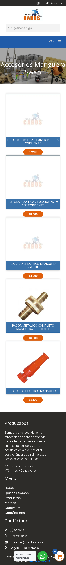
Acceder (56, 3)
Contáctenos (15, 513)
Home (9, 488)
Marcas (10, 503)
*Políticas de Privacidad (20, 466)
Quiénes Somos (17, 493)
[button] (52, 41)
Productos (13, 498)
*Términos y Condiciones (21, 470)
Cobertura (13, 508)
